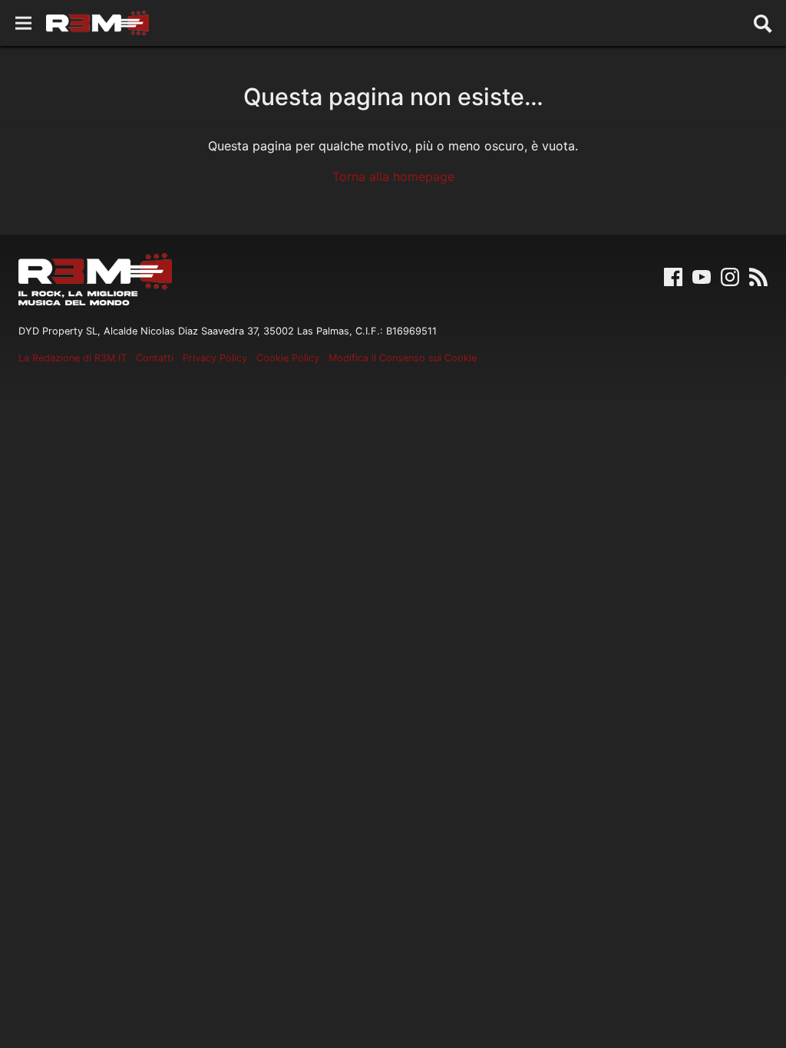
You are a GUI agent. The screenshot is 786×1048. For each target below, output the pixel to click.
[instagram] (730, 275)
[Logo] (97, 23)
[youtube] (701, 275)
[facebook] (673, 275)
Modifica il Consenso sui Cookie (403, 358)
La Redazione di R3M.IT (72, 358)
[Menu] (23, 23)
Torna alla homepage (393, 176)
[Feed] (758, 275)
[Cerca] (763, 23)
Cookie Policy (287, 358)
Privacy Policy (215, 358)
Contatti (154, 358)
